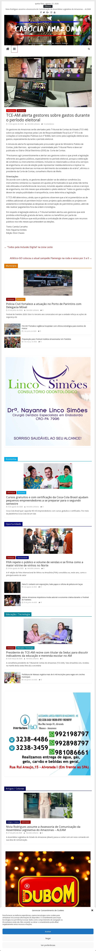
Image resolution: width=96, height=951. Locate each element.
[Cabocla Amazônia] (7, 49)
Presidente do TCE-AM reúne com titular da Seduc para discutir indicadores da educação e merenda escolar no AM (47, 653)
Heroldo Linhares (33, 124)
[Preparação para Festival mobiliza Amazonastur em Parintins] (12, 338)
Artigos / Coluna (13, 822)
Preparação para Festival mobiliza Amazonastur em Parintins (46, 339)
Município (20, 299)
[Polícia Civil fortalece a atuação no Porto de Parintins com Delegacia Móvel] (48, 271)
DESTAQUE (11, 492)
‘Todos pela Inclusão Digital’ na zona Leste (28, 247)
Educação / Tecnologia (25, 648)
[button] (92, 910)
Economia (21, 492)
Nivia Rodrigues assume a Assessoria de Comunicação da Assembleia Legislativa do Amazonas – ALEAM (48, 9)
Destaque (21, 111)
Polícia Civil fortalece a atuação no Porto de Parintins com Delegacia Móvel (43, 305)
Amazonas (11, 111)
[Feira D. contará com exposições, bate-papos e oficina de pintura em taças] (12, 583)
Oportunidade (22, 558)
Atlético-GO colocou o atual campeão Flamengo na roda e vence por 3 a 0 (51, 258)
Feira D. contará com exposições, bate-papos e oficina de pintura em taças (52, 584)
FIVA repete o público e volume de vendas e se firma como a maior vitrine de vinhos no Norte (44, 563)
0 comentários (48, 124)
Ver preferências (48, 945)
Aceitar (48, 931)
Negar (48, 938)
